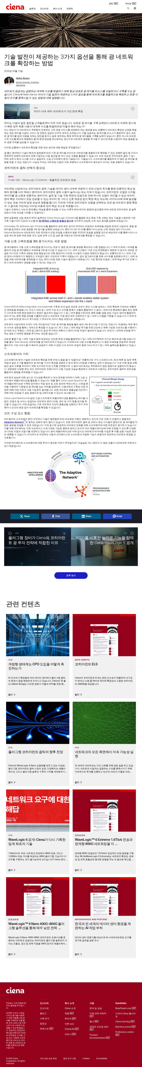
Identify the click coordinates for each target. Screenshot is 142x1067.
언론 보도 (69, 1024)
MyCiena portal (123, 1027)
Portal (128, 4)
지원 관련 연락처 (98, 1013)
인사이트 (44, 9)
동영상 (43, 1024)
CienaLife (70, 1029)
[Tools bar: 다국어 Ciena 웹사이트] (134, 8)
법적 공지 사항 (69, 1059)
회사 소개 (57, 9)
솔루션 (32, 9)
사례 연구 (44, 1018)
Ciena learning (123, 1022)
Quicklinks (120, 1003)
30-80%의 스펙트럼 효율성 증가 (55, 220)
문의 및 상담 (96, 1008)
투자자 (68, 1019)
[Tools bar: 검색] (128, 8)
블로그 (43, 1013)
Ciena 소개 (70, 1008)
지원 (92, 1003)
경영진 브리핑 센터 (99, 1027)
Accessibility (101, 1059)
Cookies (86, 1059)
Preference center (124, 1032)
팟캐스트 (44, 1029)
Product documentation (98, 1036)
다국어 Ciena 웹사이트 (125, 1015)
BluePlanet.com (123, 1008)
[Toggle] (58, 1003)
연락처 (69, 9)
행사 (92, 1022)
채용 (67, 1013)
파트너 (68, 1034)
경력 (111, 4)
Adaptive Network (15, 422)
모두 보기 (71, 575)
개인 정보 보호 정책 (48, 1059)
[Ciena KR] (15, 5)
